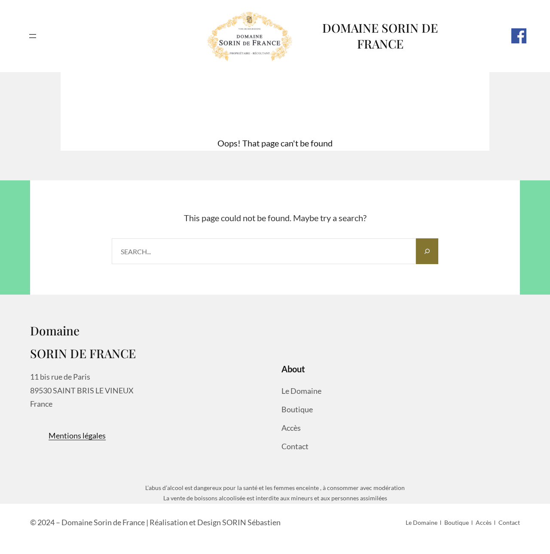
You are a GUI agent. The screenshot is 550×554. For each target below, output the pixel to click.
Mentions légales (77, 435)
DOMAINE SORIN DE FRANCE (380, 36)
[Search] (427, 251)
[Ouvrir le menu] (33, 36)
